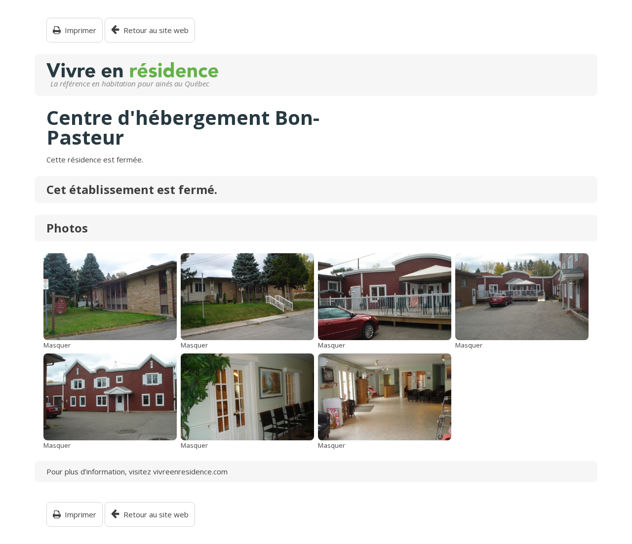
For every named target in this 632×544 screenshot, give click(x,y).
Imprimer (80, 30)
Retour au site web (156, 30)
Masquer (57, 345)
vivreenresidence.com (190, 471)
